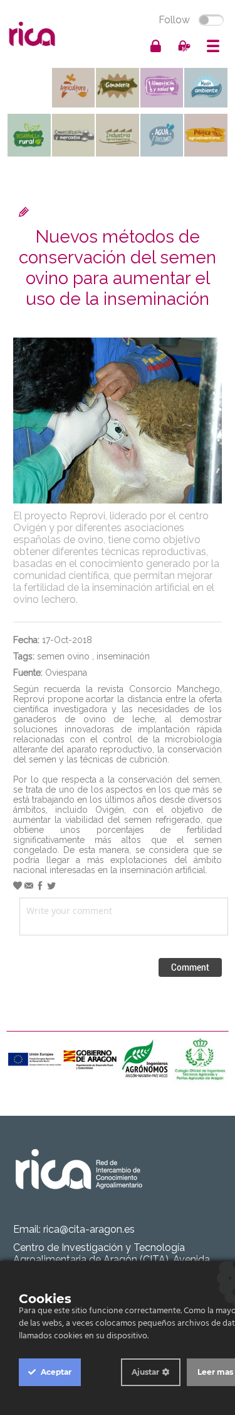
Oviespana (66, 673)
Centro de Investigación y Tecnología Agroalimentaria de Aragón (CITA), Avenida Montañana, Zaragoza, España (111, 1259)
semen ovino (63, 656)
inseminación (123, 656)
